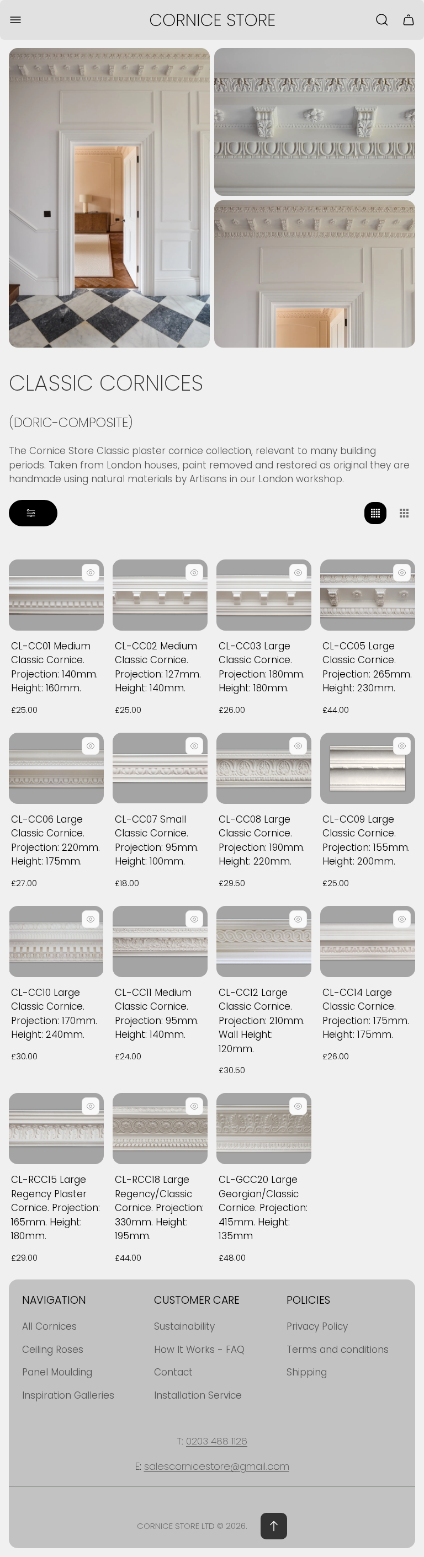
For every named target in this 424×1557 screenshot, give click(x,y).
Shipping (307, 1372)
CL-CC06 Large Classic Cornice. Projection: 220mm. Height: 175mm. (55, 840)
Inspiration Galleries (68, 1395)
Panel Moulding (57, 1372)
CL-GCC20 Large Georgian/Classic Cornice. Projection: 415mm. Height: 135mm (263, 1208)
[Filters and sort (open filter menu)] (33, 513)
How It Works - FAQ (199, 1349)
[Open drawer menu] (15, 20)
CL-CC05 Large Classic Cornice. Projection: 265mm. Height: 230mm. (367, 667)
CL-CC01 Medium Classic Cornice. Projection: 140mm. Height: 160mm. (54, 667)
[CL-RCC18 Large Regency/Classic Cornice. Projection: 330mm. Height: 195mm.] (160, 1128)
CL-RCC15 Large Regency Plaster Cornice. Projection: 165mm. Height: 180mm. (55, 1208)
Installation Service (198, 1395)
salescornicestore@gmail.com (216, 1466)
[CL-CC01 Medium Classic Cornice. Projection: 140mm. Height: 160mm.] (56, 595)
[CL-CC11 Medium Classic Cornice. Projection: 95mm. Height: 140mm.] (160, 941)
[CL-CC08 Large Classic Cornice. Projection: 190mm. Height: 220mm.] (263, 768)
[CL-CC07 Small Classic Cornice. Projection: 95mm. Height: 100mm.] (160, 768)
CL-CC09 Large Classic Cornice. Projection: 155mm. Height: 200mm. (366, 840)
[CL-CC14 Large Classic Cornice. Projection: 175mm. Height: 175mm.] (367, 941)
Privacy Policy (317, 1326)
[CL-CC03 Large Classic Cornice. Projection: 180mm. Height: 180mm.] (263, 595)
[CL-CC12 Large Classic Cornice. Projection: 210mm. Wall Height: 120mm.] (263, 941)
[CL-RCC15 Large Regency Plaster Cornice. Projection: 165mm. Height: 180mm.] (56, 1128)
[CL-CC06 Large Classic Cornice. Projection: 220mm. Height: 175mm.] (56, 768)
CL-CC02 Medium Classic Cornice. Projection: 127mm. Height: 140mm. (158, 667)
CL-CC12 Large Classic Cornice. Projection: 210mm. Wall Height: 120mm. (262, 1020)
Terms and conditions (338, 1349)
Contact (173, 1372)
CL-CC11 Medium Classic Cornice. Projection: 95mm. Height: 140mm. (157, 1014)
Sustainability (184, 1326)
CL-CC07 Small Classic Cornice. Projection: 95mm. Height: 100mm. (157, 840)
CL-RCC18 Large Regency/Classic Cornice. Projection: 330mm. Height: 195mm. (159, 1208)
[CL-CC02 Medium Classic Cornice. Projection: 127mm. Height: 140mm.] (160, 595)
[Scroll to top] (274, 1526)
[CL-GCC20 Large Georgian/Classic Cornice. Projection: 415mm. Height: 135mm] (263, 1128)
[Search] (382, 20)
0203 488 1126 (216, 1441)
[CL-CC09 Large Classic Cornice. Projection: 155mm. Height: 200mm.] (367, 768)
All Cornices (49, 1326)
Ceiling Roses (52, 1349)
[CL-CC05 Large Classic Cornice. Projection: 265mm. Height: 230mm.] (367, 595)
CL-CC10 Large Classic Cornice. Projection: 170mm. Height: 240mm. (54, 1014)
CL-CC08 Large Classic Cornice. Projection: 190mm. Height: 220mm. (262, 840)
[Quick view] (90, 573)
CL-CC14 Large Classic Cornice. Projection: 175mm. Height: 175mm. (365, 1014)
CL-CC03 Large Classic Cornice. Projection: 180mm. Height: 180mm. (262, 667)
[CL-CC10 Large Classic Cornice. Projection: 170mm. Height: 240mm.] (56, 941)
